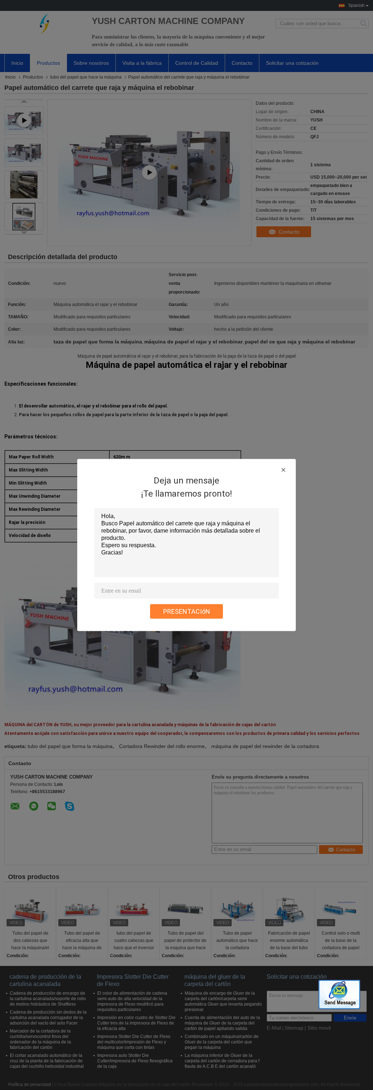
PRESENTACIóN (186, 611)
